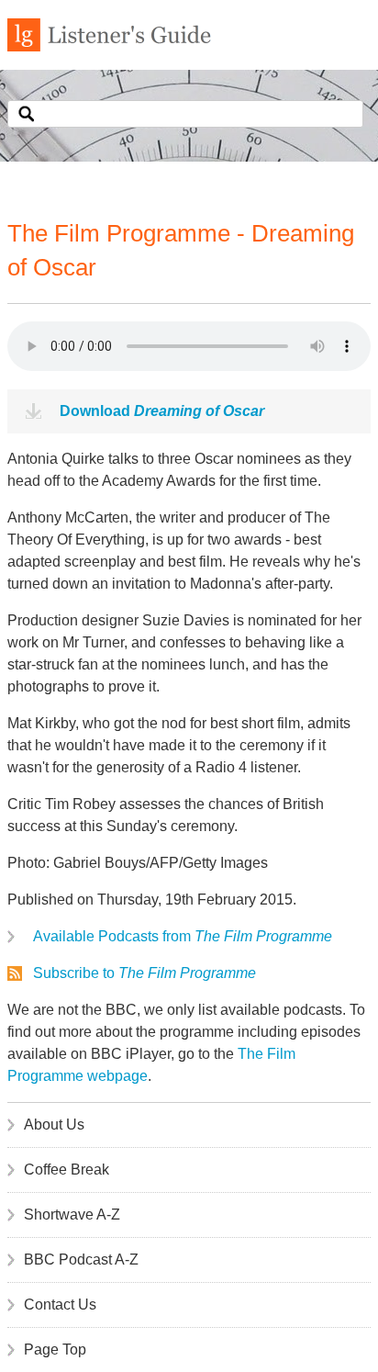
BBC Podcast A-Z (81, 1259)
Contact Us (60, 1304)
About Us (54, 1124)
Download (162, 411)
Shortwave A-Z (72, 1214)
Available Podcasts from (182, 936)
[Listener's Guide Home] (109, 46)
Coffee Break (66, 1169)
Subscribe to (144, 973)
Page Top (55, 1349)
